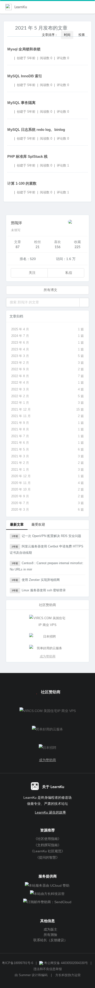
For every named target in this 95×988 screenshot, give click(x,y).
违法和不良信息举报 (47, 969)
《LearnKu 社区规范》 (47, 851)
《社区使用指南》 (47, 839)
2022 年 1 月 (47, 402)
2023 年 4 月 (47, 349)
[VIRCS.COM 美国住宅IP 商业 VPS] (47, 621)
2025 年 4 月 (47, 329)
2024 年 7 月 (47, 336)
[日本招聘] (47, 636)
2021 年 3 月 (47, 456)
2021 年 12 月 (47, 409)
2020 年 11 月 (47, 483)
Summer (25, 975)
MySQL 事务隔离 (21, 103)
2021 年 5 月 (47, 449)
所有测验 (50, 935)
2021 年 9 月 (47, 423)
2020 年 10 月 (47, 489)
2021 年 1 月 (47, 469)
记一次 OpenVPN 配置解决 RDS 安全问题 (46, 536)
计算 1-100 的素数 (22, 183)
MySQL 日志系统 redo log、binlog (36, 129)
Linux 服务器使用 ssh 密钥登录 (39, 590)
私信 (68, 273)
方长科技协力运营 (68, 975)
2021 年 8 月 (47, 429)
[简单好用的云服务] (47, 648)
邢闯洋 (16, 223)
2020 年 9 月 (47, 496)
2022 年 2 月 (47, 396)
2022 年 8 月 (47, 376)
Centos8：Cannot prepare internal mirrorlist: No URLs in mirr (46, 566)
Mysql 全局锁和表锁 (23, 49)
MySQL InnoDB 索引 (24, 76)
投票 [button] (81, 35)
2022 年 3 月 (47, 389)
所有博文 (50, 290)
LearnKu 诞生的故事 (50, 812)
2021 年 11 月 (47, 416)
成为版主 (50, 929)
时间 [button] (67, 35)
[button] (84, 302)
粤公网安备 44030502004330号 (65, 963)
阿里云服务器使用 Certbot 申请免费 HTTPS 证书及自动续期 (46, 549)
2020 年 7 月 (47, 503)
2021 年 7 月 (47, 436)
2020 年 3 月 (47, 509)
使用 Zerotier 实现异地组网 (35, 580)
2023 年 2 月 (47, 362)
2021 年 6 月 (47, 442)
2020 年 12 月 (47, 476)
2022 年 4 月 (47, 382)
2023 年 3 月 (47, 356)
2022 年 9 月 (47, 369)
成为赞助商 (48, 656)
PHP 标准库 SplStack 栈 (27, 156)
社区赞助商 (50, 692)
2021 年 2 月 (47, 463)
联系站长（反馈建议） (49, 940)
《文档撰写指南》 (47, 845)
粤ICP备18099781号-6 (17, 963)
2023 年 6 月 (47, 342)
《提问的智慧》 (47, 857)
